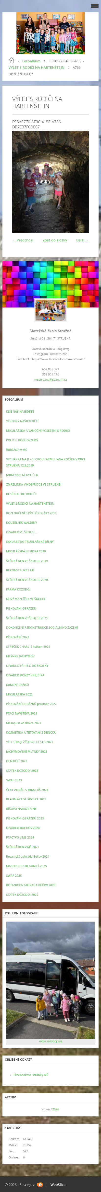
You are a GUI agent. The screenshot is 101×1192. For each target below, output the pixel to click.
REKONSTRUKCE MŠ (20, 570)
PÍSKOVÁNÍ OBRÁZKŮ (21, 608)
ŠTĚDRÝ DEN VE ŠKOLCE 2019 (27, 561)
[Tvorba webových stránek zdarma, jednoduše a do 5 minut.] (40, 1184)
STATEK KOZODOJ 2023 (22, 771)
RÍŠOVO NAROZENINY (21, 809)
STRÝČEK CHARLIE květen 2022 (28, 647)
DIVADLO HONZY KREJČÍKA (25, 675)
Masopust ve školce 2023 (23, 723)
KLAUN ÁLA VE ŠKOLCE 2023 (26, 799)
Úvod (11, 60)
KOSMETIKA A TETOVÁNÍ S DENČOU (31, 732)
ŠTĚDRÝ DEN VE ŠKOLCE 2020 (27, 580)
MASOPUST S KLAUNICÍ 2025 (26, 866)
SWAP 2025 (14, 876)
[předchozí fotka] (20, 182)
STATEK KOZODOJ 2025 (22, 895)
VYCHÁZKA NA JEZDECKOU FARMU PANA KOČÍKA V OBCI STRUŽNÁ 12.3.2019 (45, 462)
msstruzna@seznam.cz (50, 379)
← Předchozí (22, 240)
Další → (82, 240)
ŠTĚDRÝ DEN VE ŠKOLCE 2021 (27, 618)
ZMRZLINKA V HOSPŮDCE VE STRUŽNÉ (33, 484)
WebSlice (57, 1184)
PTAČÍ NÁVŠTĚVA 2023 (21, 713)
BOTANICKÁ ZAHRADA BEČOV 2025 (30, 885)
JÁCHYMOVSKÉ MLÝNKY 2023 (26, 751)
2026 (55, 1109)
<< (11, 1109)
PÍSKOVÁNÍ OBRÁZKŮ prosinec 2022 (31, 704)
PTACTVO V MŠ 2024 (20, 837)
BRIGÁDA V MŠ (16, 450)
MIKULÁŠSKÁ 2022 (19, 694)
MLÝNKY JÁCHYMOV (20, 656)
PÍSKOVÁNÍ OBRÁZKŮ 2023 (25, 818)
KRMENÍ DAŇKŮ (17, 685)
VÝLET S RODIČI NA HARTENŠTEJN (36, 67)
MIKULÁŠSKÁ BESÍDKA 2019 (26, 551)
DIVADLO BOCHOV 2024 (23, 828)
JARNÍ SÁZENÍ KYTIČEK (22, 475)
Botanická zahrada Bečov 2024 (27, 856)
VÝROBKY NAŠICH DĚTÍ (22, 421)
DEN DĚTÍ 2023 (16, 761)
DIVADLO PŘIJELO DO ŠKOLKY (27, 666)
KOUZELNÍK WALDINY (21, 523)
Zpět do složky (55, 240)
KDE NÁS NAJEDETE (20, 411)
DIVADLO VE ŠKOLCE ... (22, 532)
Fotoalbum (31, 61)
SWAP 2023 (14, 780)
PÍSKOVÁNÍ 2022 (17, 637)
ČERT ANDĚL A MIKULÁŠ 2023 (27, 790)
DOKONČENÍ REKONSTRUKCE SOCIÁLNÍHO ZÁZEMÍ (42, 627)
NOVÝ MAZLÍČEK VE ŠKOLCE (26, 599)
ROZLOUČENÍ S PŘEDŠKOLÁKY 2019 (31, 513)
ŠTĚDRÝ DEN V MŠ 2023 (22, 847)
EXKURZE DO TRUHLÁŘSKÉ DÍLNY (30, 542)
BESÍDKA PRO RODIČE (21, 494)
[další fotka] (80, 182)
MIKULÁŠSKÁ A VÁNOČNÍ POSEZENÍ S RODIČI (38, 431)
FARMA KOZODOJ (18, 589)
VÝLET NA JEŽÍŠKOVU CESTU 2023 (29, 742)
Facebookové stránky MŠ (30, 1075)
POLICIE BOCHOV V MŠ (22, 440)
